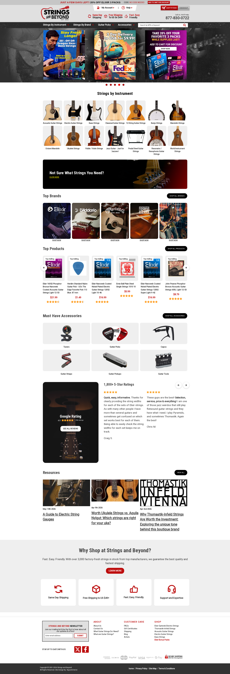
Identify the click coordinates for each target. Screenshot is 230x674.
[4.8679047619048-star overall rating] (176, 298)
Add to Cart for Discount (158, 2)
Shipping (127, 631)
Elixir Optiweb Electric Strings (167, 626)
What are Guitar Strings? (104, 634)
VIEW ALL (181, 473)
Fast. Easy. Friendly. (134, 597)
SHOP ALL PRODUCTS (176, 249)
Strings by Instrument (54, 24)
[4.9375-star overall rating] (127, 296)
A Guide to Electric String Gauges (61, 516)
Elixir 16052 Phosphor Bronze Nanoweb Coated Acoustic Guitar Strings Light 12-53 (53, 288)
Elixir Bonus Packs (162, 640)
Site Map (153, 668)
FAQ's (126, 626)
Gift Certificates (130, 629)
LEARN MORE (115, 570)
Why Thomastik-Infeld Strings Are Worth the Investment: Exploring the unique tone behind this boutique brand (162, 521)
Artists (127, 637)
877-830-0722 (177, 18)
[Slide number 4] (64, 55)
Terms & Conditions (167, 668)
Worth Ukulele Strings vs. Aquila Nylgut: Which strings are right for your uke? (114, 518)
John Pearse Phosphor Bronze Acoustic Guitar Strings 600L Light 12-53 (176, 287)
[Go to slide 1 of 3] (107, 85)
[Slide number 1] (166, 55)
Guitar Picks (104, 24)
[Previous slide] (44, 268)
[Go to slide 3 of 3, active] (115, 85)
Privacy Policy (141, 668)
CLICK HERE (54, 177)
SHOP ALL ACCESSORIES (175, 316)
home (131, 668)
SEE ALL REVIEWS (70, 429)
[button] (106, 8)
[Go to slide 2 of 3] (111, 85)
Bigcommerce (72, 670)
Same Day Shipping (58, 597)
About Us (97, 626)
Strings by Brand (82, 24)
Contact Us (98, 629)
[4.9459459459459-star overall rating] (103, 302)
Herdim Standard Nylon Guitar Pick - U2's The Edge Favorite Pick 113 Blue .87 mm (77, 288)
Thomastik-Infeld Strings (165, 629)
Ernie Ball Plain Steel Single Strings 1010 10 (126, 285)
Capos (164, 347)
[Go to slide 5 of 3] (123, 85)
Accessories (125, 24)
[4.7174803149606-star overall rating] (54, 302)
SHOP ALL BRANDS (177, 196)
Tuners (66, 347)
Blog (126, 634)
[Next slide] (186, 268)
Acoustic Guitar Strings (164, 631)
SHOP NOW (56, 240)
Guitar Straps (66, 374)
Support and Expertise (171, 597)
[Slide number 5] (115, 55)
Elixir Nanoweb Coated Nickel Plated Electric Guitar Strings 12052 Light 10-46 (101, 288)
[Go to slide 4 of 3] (119, 85)
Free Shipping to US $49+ (96, 597)
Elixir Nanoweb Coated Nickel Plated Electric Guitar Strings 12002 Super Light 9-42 (150, 288)
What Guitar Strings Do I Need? (106, 631)
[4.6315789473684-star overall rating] (78, 302)
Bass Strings (160, 637)
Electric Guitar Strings (163, 634)
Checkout (183, 8)
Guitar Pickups (115, 374)
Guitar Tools (163, 374)
